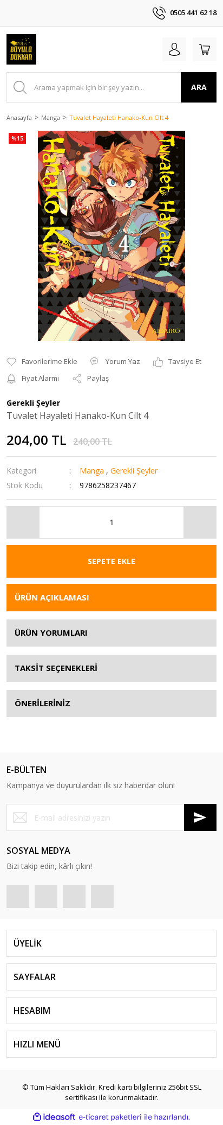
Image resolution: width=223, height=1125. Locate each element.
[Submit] (200, 817)
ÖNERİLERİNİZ (42, 703)
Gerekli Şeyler (134, 470)
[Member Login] (174, 49)
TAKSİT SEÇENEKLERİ (56, 667)
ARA (199, 87)
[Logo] (21, 49)
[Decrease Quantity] (23, 522)
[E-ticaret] (110, 1116)
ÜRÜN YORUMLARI (51, 632)
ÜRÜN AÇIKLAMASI (52, 597)
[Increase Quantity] (199, 522)
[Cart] (205, 49)
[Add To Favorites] (41, 361)
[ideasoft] (54, 1116)
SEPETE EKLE (111, 561)
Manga (92, 470)
